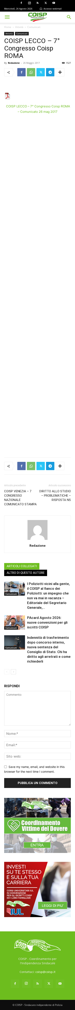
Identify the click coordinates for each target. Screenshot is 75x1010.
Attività (19, 27)
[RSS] (37, 3)
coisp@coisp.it (45, 972)
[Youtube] (54, 3)
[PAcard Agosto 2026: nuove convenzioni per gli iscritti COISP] (14, 622)
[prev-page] (6, 671)
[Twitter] (45, 3)
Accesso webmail (52, 8)
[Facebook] (21, 3)
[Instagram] (29, 3)
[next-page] (13, 671)
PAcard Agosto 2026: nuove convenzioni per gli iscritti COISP (47, 622)
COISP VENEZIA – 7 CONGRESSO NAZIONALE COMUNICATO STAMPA (20, 497)
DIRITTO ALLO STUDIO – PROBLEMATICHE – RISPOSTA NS (55, 495)
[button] (7, 17)
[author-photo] (38, 540)
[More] (60, 72)
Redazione (14, 62)
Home (7, 27)
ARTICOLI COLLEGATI (22, 566)
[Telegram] (50, 72)
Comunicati (33, 27)
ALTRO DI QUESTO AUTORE (26, 573)
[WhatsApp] (31, 72)
